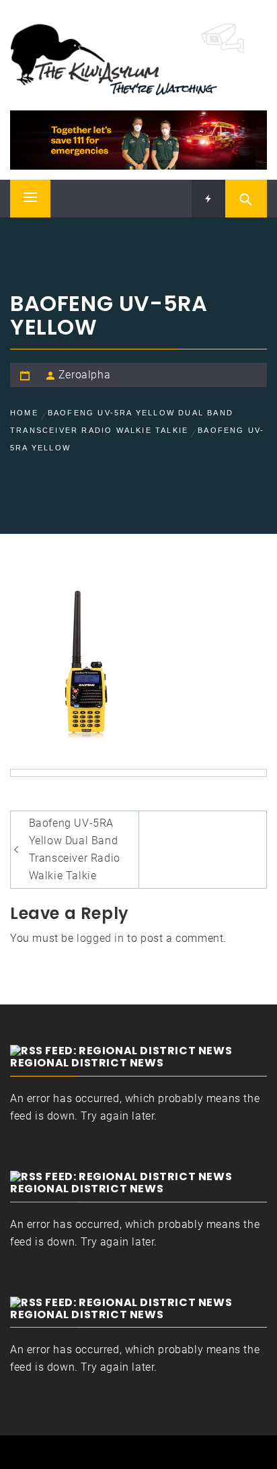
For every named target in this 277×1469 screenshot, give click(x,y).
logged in (100, 938)
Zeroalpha (84, 374)
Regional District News (86, 1062)
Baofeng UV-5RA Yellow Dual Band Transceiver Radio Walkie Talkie (74, 849)
